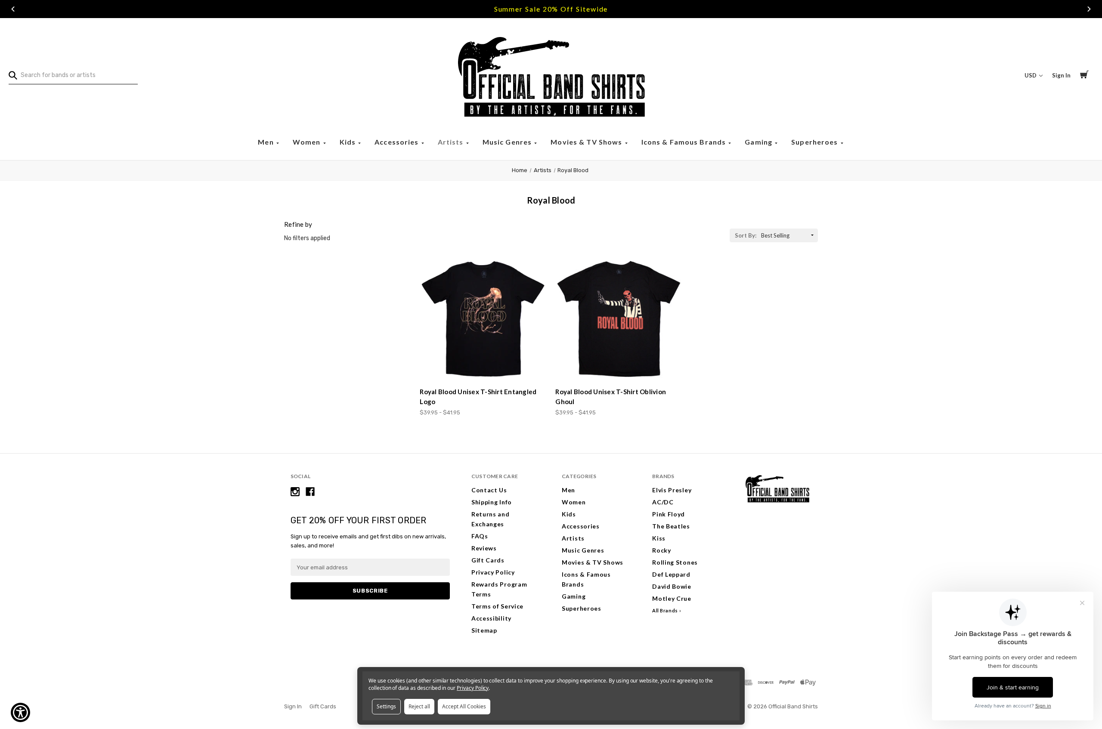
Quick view (483, 365)
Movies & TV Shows (587, 142)
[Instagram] (295, 491)
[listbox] (788, 235)
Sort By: (745, 235)
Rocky (661, 550)
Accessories (398, 142)
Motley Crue (671, 598)
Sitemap (484, 630)
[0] (1084, 75)
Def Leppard (671, 574)
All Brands (665, 610)
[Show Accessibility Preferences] (20, 712)
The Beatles (671, 526)
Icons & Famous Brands (684, 142)
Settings (386, 706)
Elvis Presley (671, 490)
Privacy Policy (493, 572)
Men (267, 142)
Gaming (759, 142)
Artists (451, 142)
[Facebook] (310, 491)
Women (307, 142)
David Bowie (671, 586)
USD (1031, 75)
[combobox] (73, 75)
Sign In (1061, 75)
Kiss (659, 538)
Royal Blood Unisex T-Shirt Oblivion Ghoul (610, 396)
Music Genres (508, 142)
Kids (349, 142)
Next (1089, 9)
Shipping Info (491, 502)
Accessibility (491, 618)
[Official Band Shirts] (551, 75)
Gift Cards (488, 560)
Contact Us (489, 490)
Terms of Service (497, 606)
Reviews (484, 548)
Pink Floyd (668, 514)
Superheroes (815, 142)
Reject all (419, 706)
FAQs (479, 536)
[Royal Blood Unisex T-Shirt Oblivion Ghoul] (619, 319)
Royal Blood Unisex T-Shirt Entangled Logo (478, 396)
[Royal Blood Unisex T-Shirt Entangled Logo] (483, 319)
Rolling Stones (675, 562)
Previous (13, 9)
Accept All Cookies (464, 706)
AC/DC (663, 502)
